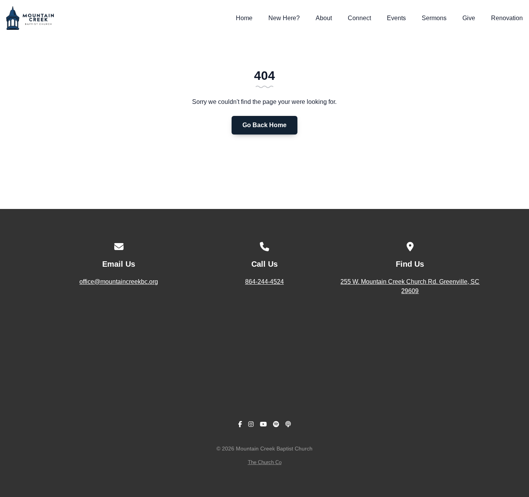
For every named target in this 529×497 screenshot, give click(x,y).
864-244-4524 (264, 281)
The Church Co (265, 462)
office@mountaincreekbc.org (118, 281)
